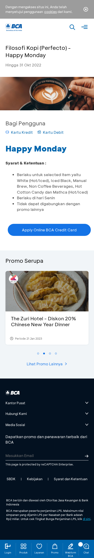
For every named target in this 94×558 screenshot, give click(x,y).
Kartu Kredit (22, 132)
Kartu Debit (53, 132)
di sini (86, 519)
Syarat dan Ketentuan (70, 479)
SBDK (11, 479)
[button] (38, 353)
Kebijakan (34, 479)
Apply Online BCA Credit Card (49, 229)
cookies (50, 12)
